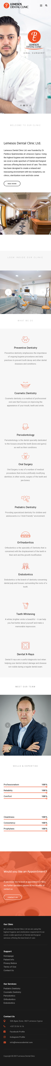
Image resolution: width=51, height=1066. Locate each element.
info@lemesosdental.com (21, 1042)
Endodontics (9, 1003)
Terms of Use (10, 967)
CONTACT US (13, 897)
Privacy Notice (10, 963)
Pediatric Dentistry (12, 988)
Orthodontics (9, 999)
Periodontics (9, 996)
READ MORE (12, 184)
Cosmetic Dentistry (12, 992)
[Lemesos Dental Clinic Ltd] (16, 5)
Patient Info (9, 959)
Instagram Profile (17, 1037)
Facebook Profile (17, 1032)
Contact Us (9, 970)
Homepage (9, 956)
